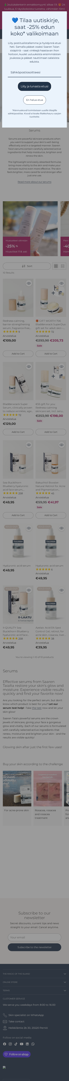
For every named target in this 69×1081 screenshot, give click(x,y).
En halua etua (34, 100)
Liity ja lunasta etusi (34, 86)
